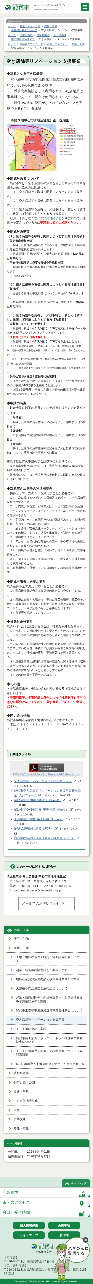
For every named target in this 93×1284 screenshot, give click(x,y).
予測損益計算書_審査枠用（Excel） (38, 819)
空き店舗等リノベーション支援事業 (40, 1019)
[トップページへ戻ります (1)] (18, 7)
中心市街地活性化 (26, 1100)
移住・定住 (21, 1128)
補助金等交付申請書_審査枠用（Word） (41, 809)
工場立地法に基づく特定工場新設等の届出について (49, 958)
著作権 (64, 1235)
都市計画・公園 (24, 1082)
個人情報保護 (29, 1225)
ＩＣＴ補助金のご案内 (31, 1029)
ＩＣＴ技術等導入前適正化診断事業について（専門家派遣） (49, 1052)
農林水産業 (21, 1073)
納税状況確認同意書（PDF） (33, 828)
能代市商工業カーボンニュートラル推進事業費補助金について (49, 1040)
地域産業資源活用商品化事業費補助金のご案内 (48, 979)
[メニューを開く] (85, 7)
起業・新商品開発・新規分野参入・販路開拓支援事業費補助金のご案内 (49, 999)
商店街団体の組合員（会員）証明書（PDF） (44, 838)
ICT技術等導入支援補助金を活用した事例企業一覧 (50, 1064)
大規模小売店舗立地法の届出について (41, 988)
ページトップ (79, 1183)
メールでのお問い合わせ (41, 903)
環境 (17, 1110)
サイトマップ (29, 1235)
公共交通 (20, 1119)
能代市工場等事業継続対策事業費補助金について (49, 1010)
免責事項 (64, 1225)
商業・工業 (21, 930)
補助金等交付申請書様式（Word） (37, 800)
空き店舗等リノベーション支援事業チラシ (43, 781)
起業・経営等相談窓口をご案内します (41, 970)
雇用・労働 (21, 938)
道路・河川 (21, 1091)
